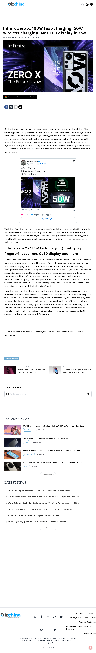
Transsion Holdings (11, 358)
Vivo (26, 442)
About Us (79, 613)
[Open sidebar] (4, 4)
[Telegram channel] (54, 630)
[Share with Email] (16, 107)
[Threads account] (48, 630)
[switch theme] (87, 4)
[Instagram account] (48, 616)
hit (31, 148)
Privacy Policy (75, 618)
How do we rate (89, 633)
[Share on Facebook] (6, 107)
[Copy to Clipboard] (20, 107)
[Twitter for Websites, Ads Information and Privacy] (74, 210)
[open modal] (91, 4)
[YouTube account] (61, 616)
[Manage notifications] (90, 648)
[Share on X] (11, 107)
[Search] (82, 4)
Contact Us (91, 613)
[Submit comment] (88, 394)
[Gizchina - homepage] (16, 4)
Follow (43, 164)
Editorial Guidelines (87, 622)
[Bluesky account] (41, 630)
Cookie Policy (90, 618)
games (27, 430)
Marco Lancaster (13, 37)
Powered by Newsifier (48, 647)
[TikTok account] (54, 616)
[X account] (34, 616)
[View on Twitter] (73, 163)
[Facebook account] (41, 616)
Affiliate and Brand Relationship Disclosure (79, 627)
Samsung (28, 454)
